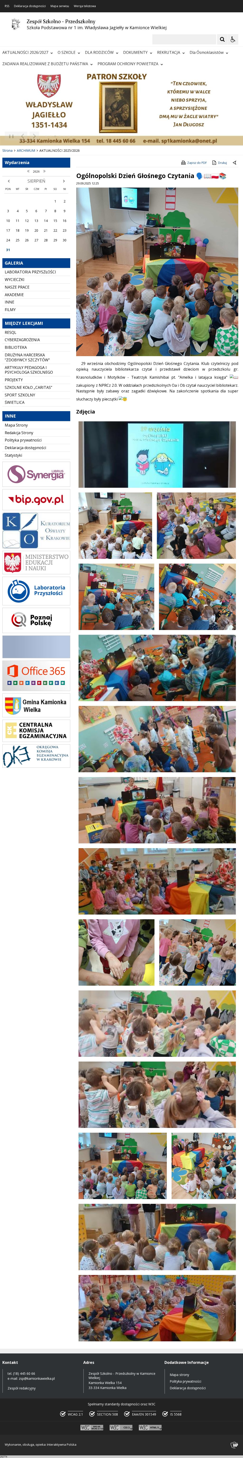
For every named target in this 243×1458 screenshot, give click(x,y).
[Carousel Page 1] (46, 136)
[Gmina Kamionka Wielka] (36, 716)
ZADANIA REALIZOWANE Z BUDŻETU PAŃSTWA (45, 63)
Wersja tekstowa (85, 6)
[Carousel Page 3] (55, 136)
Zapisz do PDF (197, 163)
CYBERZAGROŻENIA (22, 339)
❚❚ (9, 136)
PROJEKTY (14, 379)
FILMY (10, 309)
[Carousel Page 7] (73, 136)
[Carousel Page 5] (64, 136)
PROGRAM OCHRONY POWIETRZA (128, 63)
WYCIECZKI (14, 279)
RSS (7, 6)
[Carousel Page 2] (51, 136)
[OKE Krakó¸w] (36, 766)
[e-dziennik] (36, 485)
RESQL (10, 332)
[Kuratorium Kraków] (36, 547)
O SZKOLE (66, 52)
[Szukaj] (222, 39)
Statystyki (13, 455)
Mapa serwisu (60, 6)
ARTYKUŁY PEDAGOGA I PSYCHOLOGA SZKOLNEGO (29, 370)
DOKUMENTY (135, 52)
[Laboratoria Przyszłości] (36, 604)
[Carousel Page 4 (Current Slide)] (60, 136)
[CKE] (36, 740)
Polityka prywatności (23, 440)
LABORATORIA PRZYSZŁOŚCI (30, 272)
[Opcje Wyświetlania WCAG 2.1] (233, 39)
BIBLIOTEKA (16, 347)
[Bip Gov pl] (36, 509)
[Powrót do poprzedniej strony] (235, 163)
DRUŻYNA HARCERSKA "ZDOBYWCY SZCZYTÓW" (27, 357)
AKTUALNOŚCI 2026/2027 (25, 52)
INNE (9, 302)
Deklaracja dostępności (30, 6)
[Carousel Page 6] (69, 136)
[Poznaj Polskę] (36, 631)
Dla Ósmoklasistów (207, 52)
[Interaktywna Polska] (234, 1445)
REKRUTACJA (168, 52)
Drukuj (222, 163)
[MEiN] (36, 573)
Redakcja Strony (19, 432)
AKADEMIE (14, 294)
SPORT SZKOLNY (20, 395)
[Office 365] (36, 689)
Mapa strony (179, 1374)
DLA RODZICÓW (99, 52)
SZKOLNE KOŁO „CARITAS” (28, 387)
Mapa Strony (16, 425)
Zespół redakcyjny (22, 1388)
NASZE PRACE (17, 287)
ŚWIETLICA (14, 402)
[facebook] (36, 657)
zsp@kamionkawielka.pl (37, 1378)
